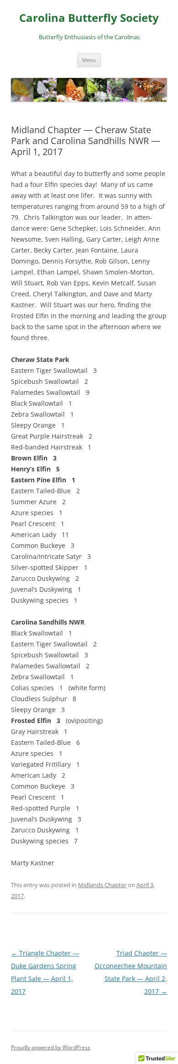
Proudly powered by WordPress (50, 1047)
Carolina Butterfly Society (89, 18)
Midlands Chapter (102, 885)
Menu (89, 60)
